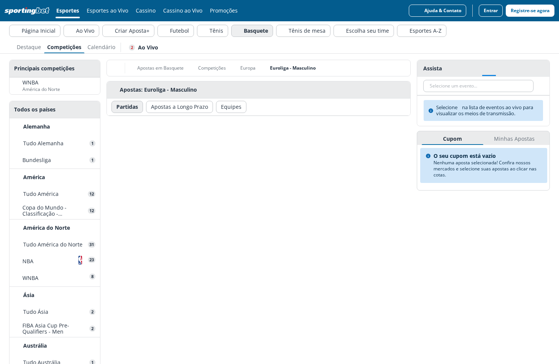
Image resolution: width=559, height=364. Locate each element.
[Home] (28, 10)
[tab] (29, 46)
